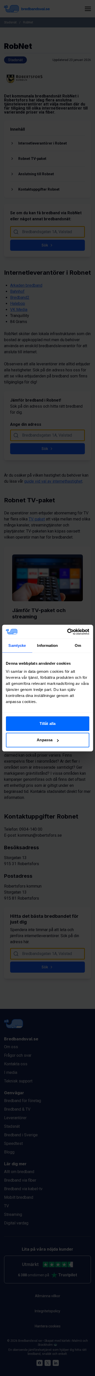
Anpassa (44, 740)
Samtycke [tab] (17, 645)
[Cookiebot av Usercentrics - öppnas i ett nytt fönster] (67, 631)
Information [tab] (47, 645)
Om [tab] (78, 645)
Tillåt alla (47, 723)
